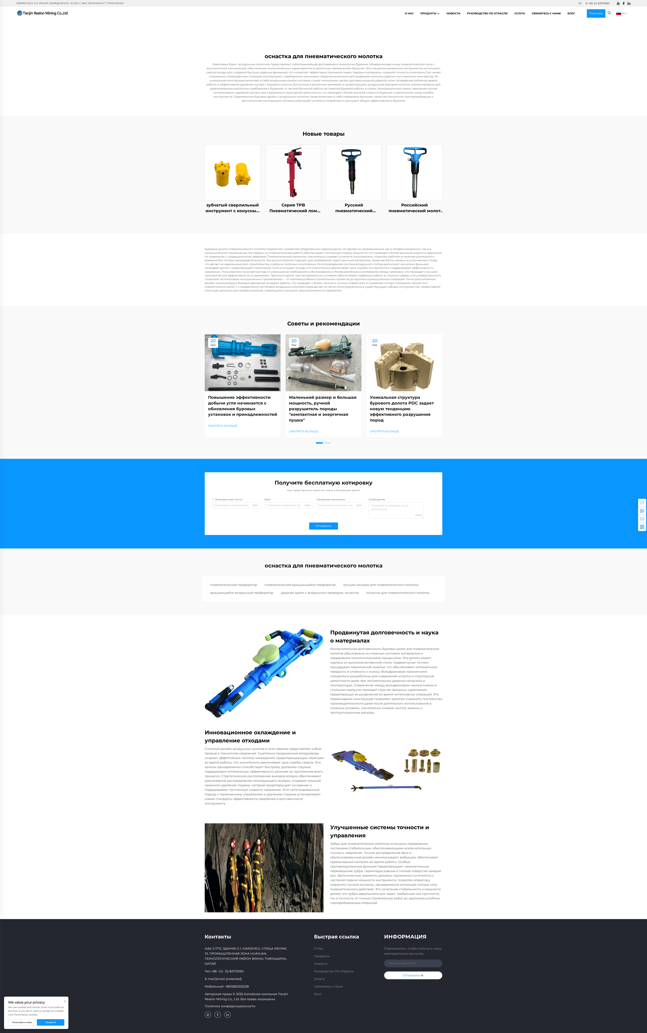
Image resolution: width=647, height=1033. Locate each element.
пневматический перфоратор (233, 585)
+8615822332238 (237, 986)
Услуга (519, 13)
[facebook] (623, 3)
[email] (642, 519)
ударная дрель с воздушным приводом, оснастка (320, 593)
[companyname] (42, 13)
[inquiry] (642, 503)
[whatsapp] (642, 511)
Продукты (428, 13)
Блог (571, 13)
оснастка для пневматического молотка (397, 593)
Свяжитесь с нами (546, 13)
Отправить (323, 526)
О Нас (409, 13)
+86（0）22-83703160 (227, 971)
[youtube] (618, 3)
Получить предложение (596, 15)
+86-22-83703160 (599, 3)
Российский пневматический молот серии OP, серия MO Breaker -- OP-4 (415, 208)
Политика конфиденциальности (230, 1006)
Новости (453, 13)
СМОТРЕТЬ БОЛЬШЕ (222, 425)
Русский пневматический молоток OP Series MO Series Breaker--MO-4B (354, 208)
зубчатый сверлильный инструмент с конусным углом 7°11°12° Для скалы (233, 208)
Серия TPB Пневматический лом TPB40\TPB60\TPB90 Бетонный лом (293, 208)
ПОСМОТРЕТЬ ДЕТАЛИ (232, 172)
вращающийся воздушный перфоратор (241, 593)
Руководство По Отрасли (487, 13)
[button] (319, 443)
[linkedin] (629, 3)
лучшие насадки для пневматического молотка (380, 585)
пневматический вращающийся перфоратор (300, 585)
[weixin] (642, 527)
